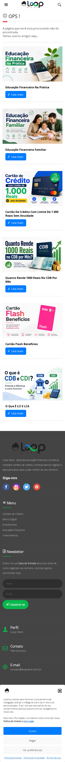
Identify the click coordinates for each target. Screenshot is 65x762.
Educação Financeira (14, 530)
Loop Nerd (16, 632)
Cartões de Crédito (13, 514)
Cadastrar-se (17, 604)
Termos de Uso (53, 757)
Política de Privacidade (34, 757)
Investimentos (10, 535)
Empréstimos (10, 524)
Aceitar (33, 731)
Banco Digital (10, 519)
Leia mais (17, 94)
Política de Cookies (13, 757)
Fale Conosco (18, 650)
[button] (60, 691)
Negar (32, 740)
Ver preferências (32, 750)
